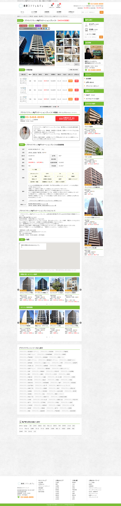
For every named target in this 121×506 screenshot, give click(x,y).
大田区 (57, 497)
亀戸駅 (39, 152)
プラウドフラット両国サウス (42, 396)
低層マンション (93, 495)
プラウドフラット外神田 (69, 377)
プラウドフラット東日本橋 (25, 379)
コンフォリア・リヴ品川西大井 (57, 292)
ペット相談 (92, 482)
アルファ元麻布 (89, 126)
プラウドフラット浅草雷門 (70, 363)
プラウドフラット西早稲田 (25, 363)
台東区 (57, 486)
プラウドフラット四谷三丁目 (26, 396)
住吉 (73, 486)
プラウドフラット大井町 (25, 399)
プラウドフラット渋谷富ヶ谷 (26, 365)
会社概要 (59, 12)
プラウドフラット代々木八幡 (54, 377)
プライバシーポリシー (44, 486)
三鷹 (30, 425)
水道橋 (52, 428)
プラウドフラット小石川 (51, 374)
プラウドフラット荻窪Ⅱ (64, 374)
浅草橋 (68, 428)
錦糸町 (21, 431)
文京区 (57, 499)
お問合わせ (71, 12)
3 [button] (52, 304)
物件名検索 (41, 491)
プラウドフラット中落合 (53, 402)
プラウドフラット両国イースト (56, 357)
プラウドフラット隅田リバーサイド (55, 394)
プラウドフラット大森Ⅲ (66, 402)
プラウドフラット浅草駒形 (41, 365)
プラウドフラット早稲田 (55, 365)
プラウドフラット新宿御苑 (41, 357)
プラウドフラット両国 (24, 411)
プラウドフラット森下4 (52, 408)
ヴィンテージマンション (95, 489)
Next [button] (80, 290)
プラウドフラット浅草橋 (65, 408)
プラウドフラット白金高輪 (67, 371)
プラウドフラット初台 (39, 394)
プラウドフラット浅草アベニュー (27, 368)
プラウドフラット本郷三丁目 (26, 388)
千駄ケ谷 (27, 428)
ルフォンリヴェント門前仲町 (27, 292)
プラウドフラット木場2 (66, 379)
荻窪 (44, 425)
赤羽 (73, 499)
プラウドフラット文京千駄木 (26, 385)
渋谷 (73, 491)
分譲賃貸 (91, 486)
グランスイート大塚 (55, 325)
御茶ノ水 (58, 428)
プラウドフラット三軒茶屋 (25, 405)
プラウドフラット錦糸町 (25, 408)
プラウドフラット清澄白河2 (26, 382)
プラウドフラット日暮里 (54, 405)
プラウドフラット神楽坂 (39, 408)
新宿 (74, 425)
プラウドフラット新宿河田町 (69, 411)
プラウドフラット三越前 (40, 377)
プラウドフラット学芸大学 (52, 371)
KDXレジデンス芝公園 (90, 247)
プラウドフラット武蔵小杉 (25, 377)
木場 (73, 488)
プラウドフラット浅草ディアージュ (27, 360)
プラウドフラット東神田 (60, 354)
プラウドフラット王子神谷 (39, 402)
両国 (73, 428)
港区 (57, 484)
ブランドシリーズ (93, 497)
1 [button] (47, 304)
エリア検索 (34, 12)
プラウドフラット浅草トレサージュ (60, 368)
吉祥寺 (34, 425)
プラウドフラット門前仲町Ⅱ (53, 411)
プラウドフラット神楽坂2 (38, 371)
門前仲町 (74, 489)
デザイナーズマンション (95, 488)
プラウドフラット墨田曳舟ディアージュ (47, 360)
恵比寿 (74, 495)
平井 (26, 431)
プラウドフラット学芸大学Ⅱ (71, 399)
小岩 (35, 431)
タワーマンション (93, 493)
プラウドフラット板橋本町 (38, 411)
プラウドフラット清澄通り (25, 394)
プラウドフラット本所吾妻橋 (42, 382)
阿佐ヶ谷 (49, 425)
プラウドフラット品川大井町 (56, 391)
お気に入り (51, 5)
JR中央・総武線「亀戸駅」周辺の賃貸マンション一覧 (42, 205)
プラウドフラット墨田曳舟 (43, 368)
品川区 (57, 488)
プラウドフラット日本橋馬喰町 (44, 354)
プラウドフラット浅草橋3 (25, 391)
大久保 (69, 425)
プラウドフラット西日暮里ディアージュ (29, 351)
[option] (26, 289)
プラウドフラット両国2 (53, 379)
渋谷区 (57, 493)
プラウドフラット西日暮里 (69, 382)
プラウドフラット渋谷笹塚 (46, 351)
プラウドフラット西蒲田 (41, 388)
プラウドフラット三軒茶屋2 (40, 391)
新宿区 (57, 489)
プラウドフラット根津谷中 (40, 405)
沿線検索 (47, 12)
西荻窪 (39, 425)
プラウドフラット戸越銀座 (61, 351)
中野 (59, 425)
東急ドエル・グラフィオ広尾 (42, 325)
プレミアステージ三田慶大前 (92, 187)
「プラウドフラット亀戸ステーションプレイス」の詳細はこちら (45, 200)
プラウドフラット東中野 (70, 391)
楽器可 (90, 484)
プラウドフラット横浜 (24, 374)
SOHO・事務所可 (93, 491)
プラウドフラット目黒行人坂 (56, 399)
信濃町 (32, 428)
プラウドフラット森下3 (25, 402)
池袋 (73, 493)
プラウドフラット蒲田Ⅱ (37, 374)
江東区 (57, 482)
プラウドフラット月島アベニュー (27, 354)
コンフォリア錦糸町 (25, 325)
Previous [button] (18, 290)
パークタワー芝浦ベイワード (92, 217)
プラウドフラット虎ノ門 (41, 385)
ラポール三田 (88, 157)
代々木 (21, 428)
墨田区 (57, 495)
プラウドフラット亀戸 (55, 382)
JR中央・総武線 (32, 152)
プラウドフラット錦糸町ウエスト (67, 360)
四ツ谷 (37, 428)
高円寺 (55, 425)
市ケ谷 (42, 428)
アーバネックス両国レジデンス (42, 292)
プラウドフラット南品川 (40, 379)
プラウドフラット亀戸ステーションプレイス (59, 385)
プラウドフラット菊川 (54, 388)
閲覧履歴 (58, 5)
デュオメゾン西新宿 (70, 292)
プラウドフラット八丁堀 (68, 405)
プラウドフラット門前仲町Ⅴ (26, 357)
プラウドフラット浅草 (24, 371)
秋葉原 (63, 428)
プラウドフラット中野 (57, 363)
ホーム (22, 12)
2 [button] (49, 304)
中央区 (57, 491)
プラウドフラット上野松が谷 (68, 388)
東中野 (64, 425)
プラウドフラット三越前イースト (42, 363)
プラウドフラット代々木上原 (40, 399)
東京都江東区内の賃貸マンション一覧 (38, 203)
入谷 (73, 484)
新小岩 (30, 431)
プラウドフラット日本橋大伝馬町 (59, 396)
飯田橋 (47, 428)
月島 (73, 497)
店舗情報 (35, 119)
